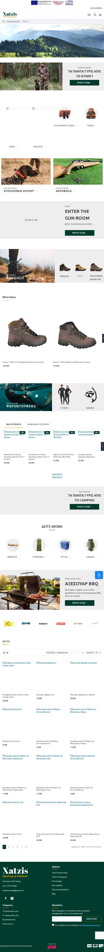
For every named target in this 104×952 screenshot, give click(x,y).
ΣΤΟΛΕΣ (64, 408)
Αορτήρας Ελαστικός (11, 741)
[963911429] (12, 898)
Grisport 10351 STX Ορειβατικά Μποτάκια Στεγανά (23, 362)
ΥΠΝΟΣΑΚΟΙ (38, 557)
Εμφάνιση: (90, 653)
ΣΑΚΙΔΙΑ (90, 557)
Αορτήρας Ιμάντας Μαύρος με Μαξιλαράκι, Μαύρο (82, 742)
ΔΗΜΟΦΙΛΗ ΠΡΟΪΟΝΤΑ (38, 424)
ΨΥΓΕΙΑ (64, 557)
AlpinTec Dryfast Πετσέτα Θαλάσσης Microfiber (63, 456)
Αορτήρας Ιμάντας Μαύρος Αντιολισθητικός (47, 742)
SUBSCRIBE (91, 919)
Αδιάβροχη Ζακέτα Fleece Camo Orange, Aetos (16, 696)
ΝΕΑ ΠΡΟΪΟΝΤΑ (13, 424)
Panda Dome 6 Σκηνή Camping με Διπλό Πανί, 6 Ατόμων (14, 457)
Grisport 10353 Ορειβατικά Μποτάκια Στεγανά (71, 362)
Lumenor (26, 632)
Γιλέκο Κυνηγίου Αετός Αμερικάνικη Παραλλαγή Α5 (84, 835)
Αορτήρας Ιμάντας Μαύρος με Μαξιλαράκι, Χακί (48, 789)
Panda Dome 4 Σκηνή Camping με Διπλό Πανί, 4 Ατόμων (39, 457)
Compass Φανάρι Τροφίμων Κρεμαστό (86, 456)
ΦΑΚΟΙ (12, 146)
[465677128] (89, 946)
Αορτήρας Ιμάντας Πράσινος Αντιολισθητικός (81, 789)
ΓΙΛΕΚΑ (90, 125)
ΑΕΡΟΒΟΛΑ (64, 191)
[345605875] (95, 946)
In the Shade (95, 632)
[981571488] (101, 946)
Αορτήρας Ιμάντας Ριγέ (12, 834)
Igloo (43, 632)
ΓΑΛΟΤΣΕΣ (38, 146)
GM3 (9, 632)
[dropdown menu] (94, 15)
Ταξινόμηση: (51, 653)
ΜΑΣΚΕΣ (90, 408)
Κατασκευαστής (14, 21)
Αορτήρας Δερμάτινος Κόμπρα (82, 695)
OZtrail (78, 632)
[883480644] (5, 898)
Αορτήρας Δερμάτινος (45, 695)
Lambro (60, 632)
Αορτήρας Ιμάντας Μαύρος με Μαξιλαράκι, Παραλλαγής (15, 789)
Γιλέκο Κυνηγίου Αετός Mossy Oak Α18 (50, 835)
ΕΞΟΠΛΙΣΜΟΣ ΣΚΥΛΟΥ (19, 191)
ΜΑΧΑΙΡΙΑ (12, 557)
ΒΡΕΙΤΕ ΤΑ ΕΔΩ (83, 83)
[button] (1, 446)
